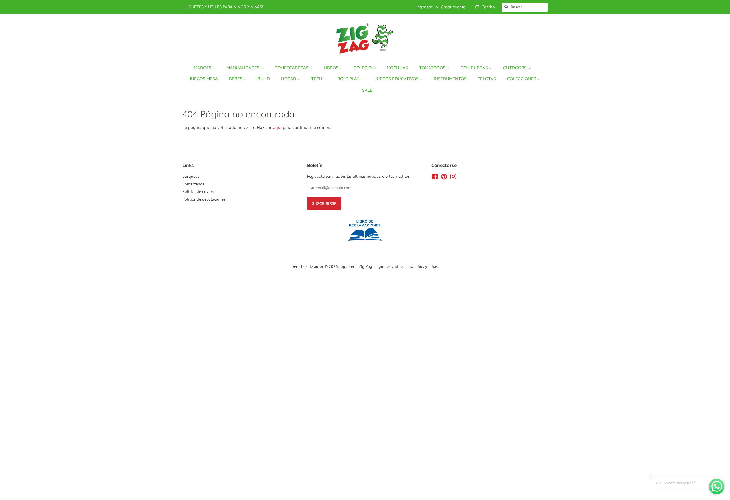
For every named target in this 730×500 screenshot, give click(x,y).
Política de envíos (198, 191)
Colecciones (522, 78)
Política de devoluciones (203, 199)
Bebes (236, 78)
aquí (277, 127)
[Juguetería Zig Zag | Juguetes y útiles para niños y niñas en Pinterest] (444, 177)
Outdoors (515, 67)
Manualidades (243, 67)
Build (263, 78)
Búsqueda (191, 176)
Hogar (289, 78)
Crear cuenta (453, 6)
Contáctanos (193, 184)
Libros (332, 67)
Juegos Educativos (397, 78)
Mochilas (397, 67)
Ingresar (424, 6)
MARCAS (203, 67)
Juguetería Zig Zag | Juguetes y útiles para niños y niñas (389, 266)
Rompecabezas (292, 67)
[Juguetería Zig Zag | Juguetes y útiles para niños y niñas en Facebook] (434, 177)
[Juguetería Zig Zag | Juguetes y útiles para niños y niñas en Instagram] (453, 177)
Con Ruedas (475, 67)
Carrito (488, 6)
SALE (367, 90)
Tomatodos (433, 67)
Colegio (363, 67)
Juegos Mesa (203, 78)
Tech (317, 78)
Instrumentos (450, 78)
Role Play (348, 78)
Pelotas (487, 78)
